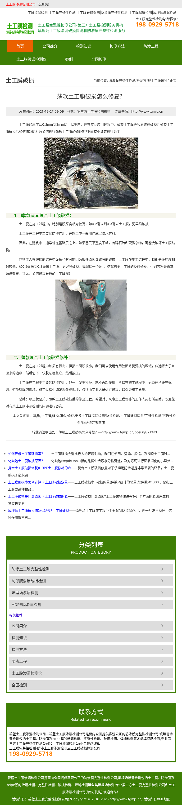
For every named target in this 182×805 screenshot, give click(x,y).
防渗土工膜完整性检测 (31, 569)
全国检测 (98, 59)
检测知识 (83, 46)
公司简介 (50, 46)
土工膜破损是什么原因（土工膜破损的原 (38, 496)
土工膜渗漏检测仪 (31, 59)
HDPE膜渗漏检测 (26, 604)
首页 (20, 46)
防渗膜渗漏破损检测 (29, 580)
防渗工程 (151, 46)
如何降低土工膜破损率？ (26, 454)
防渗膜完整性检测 (122, 80)
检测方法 (117, 46)
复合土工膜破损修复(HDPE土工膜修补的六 (39, 468)
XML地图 (163, 799)
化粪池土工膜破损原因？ (26, 461)
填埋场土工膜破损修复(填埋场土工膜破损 (38, 510)
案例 (69, 59)
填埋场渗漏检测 (25, 592)
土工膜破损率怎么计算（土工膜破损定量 (38, 482)
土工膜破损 (159, 80)
